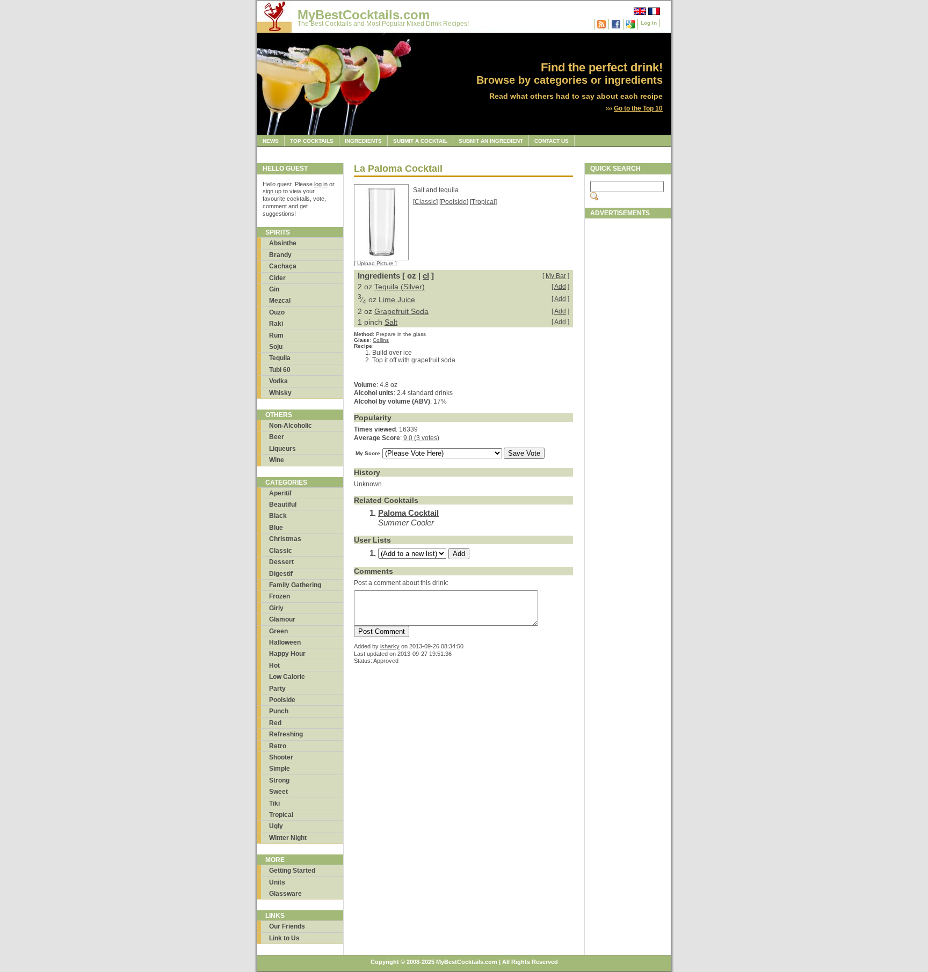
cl (426, 275)
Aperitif (280, 493)
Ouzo (277, 312)
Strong (279, 780)
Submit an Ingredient (491, 141)
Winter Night (288, 838)
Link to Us (284, 938)
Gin (274, 289)
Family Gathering (295, 585)
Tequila (280, 358)
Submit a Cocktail (420, 141)
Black (278, 516)
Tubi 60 (280, 370)
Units (277, 882)
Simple (279, 768)
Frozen (279, 596)
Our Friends (287, 926)
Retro (277, 746)
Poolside (282, 700)
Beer (276, 437)
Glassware (285, 893)
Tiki (274, 803)
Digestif (281, 574)
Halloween (285, 642)
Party (277, 688)
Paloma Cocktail (408, 512)
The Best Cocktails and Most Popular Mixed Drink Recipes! (383, 23)
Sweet (278, 791)
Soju (275, 346)
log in (321, 184)
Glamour (282, 619)
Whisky (280, 393)
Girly (276, 608)
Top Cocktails (312, 141)
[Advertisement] (628, 385)
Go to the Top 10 (638, 108)
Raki (276, 323)
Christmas (285, 539)
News (271, 141)
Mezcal (280, 300)
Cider (277, 278)
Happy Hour (287, 653)
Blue (276, 527)
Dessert (281, 562)
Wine (276, 460)
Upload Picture (376, 263)
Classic (280, 550)
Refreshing (286, 734)
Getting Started (292, 870)
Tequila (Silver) (399, 286)
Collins (381, 340)
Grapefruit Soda (401, 311)
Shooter (281, 757)
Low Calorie (287, 677)
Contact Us (551, 141)
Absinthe (282, 243)
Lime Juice (397, 299)
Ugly (276, 826)
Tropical (281, 814)
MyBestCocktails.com (364, 15)
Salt (391, 322)
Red (275, 723)
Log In (649, 23)
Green (278, 631)
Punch (278, 711)
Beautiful (282, 504)
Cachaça (282, 266)
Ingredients (363, 141)
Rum (276, 335)
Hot (274, 665)
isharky (390, 646)
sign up (272, 191)
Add (560, 286)
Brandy (280, 255)
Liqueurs (282, 448)
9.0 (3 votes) (421, 438)
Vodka (278, 381)
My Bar (556, 276)
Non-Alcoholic (290, 425)
